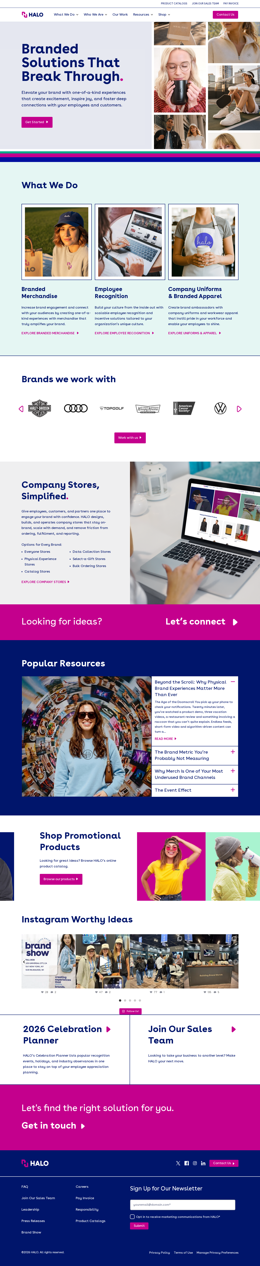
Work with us (128, 438)
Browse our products (59, 879)
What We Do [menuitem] (64, 14)
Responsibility (87, 1209)
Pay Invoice (230, 3)
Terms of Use (183, 1252)
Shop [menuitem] (162, 14)
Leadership (30, 1209)
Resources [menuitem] (141, 14)
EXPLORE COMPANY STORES (44, 582)
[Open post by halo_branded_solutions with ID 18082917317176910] (157, 961)
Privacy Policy (159, 1252)
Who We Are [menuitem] (93, 14)
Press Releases (33, 1221)
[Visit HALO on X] (180, 1163)
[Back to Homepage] (35, 1163)
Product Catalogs (174, 3)
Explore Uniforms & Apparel (193, 333)
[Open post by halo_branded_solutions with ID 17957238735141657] (211, 961)
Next (239, 409)
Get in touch (49, 1126)
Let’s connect (195, 622)
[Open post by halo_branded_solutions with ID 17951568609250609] (49, 961)
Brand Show (31, 1232)
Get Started (35, 122)
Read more (164, 739)
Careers (82, 1187)
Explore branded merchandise (48, 333)
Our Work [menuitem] (120, 14)
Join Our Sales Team (205, 3)
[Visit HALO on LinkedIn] (205, 1163)
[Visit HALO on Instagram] (197, 1163)
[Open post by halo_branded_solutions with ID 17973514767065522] (103, 961)
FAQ (25, 1187)
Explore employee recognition (123, 333)
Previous (20, 409)
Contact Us (225, 14)
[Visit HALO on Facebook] (188, 1163)
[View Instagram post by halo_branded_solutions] (72, 983)
